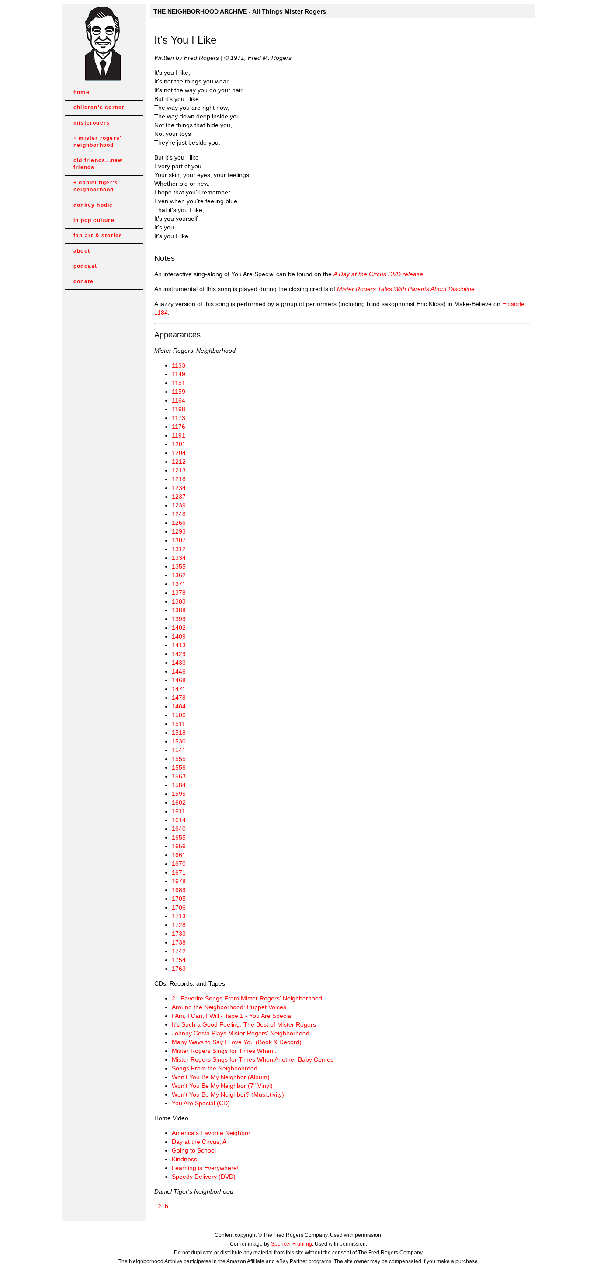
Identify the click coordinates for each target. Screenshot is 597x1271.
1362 (179, 575)
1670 (179, 863)
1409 (179, 636)
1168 (178, 409)
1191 (178, 435)
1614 (179, 819)
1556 (179, 767)
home (81, 92)
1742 (179, 951)
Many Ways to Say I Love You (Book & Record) (237, 1041)
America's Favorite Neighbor (211, 1132)
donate (83, 281)
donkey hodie (93, 205)
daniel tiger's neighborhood (95, 186)
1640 (179, 828)
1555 (179, 758)
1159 (178, 391)
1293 (179, 531)
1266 (179, 522)
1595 (179, 793)
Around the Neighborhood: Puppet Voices (229, 1007)
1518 (179, 732)
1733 (179, 933)
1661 (179, 854)
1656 (179, 846)
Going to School (194, 1150)
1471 (179, 688)
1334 (179, 557)
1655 (179, 837)
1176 (178, 426)
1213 (179, 470)
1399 (179, 618)
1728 (179, 924)
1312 (179, 548)
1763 (179, 968)
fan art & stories (97, 236)
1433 (179, 662)
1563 (179, 776)
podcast (85, 266)
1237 (179, 496)
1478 (179, 697)
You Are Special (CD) (201, 1103)
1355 (179, 566)
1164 (178, 400)
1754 (179, 959)
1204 (179, 452)
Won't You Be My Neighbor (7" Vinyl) (222, 1085)
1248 (179, 513)
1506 (179, 715)
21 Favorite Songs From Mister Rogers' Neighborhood (247, 998)
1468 (179, 680)
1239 (179, 505)
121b (161, 1206)
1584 (179, 784)
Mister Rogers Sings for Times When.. (224, 1050)
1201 (179, 444)
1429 (179, 653)
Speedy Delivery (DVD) (204, 1176)
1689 (179, 889)
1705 (179, 898)
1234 (179, 487)
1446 (179, 671)
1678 (179, 881)
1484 (179, 706)
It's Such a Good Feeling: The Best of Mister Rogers (244, 1024)
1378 (179, 592)
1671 (179, 872)
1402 (179, 627)
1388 (179, 610)
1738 (179, 942)
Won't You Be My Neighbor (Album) (221, 1076)
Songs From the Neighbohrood (214, 1068)
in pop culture (94, 220)
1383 (179, 601)
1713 (179, 916)
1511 (178, 723)
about (81, 251)
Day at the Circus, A (199, 1141)
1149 (178, 374)
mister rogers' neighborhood (97, 141)
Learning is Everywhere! (205, 1167)
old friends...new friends (97, 163)
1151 (178, 382)
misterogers (91, 123)
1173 (178, 417)
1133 (178, 365)
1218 (179, 479)
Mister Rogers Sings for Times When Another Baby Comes (252, 1059)
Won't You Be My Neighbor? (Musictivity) (228, 1094)
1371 (179, 583)
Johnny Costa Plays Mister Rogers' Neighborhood (240, 1033)
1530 (179, 741)
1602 (179, 802)
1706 (179, 907)
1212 (179, 461)
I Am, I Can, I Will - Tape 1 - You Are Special (232, 1015)
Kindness (184, 1159)
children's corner (99, 107)
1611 (178, 811)
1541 (179, 750)
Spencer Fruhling (291, 1244)
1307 (179, 540)
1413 (179, 645)
